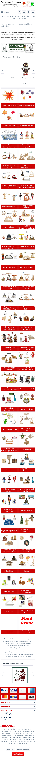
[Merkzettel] (24, 12)
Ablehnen (10, 749)
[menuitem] (5, 12)
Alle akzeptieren (23, 749)
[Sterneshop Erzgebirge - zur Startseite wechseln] (18, 5)
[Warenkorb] (33, 12)
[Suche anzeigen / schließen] (19, 12)
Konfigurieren (18, 754)
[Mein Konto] (28, 12)
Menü (6, 12)
